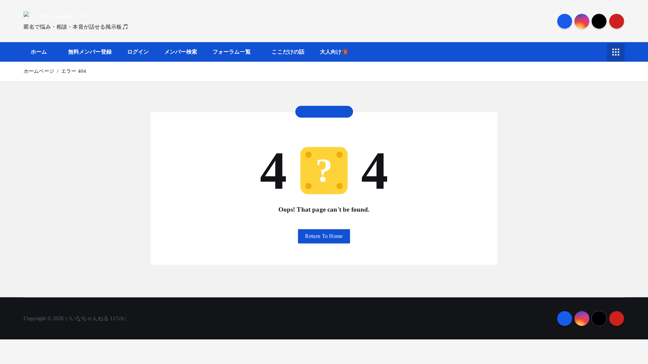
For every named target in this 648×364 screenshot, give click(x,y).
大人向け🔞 (334, 52)
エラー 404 (73, 71)
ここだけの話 (288, 52)
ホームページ (39, 71)
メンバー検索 (180, 52)
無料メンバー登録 (90, 52)
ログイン (138, 52)
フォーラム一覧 (232, 52)
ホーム (39, 52)
